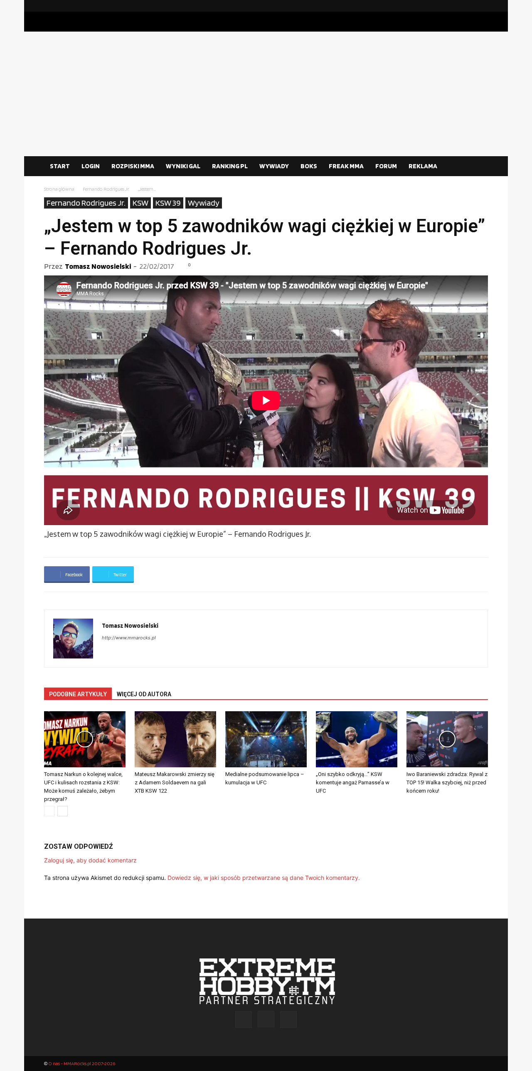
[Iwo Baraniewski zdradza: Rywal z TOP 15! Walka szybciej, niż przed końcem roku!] (447, 739)
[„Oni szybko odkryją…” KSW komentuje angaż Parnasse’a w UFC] (356, 739)
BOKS (308, 166)
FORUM (386, 166)
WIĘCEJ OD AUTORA (144, 694)
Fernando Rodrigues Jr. (106, 189)
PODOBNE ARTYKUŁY (78, 694)
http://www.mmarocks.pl (129, 638)
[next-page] (62, 811)
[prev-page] (49, 811)
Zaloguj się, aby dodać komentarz (90, 860)
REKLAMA (423, 166)
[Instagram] (468, 6)
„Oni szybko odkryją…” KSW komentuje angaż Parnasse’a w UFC (352, 782)
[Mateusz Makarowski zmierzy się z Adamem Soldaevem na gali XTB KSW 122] (175, 739)
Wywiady (203, 203)
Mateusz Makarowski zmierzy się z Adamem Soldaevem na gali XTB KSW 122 (174, 782)
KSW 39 (168, 203)
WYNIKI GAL (183, 166)
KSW (140, 203)
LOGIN (90, 166)
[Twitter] (481, 6)
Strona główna (59, 189)
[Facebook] (455, 6)
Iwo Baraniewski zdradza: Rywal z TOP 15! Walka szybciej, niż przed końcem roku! (447, 782)
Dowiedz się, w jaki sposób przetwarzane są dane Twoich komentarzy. (263, 877)
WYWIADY (274, 166)
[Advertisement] (266, 94)
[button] (478, 166)
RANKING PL (230, 166)
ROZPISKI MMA (132, 166)
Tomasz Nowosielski (98, 266)
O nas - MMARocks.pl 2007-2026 (81, 1063)
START (60, 166)
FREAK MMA (346, 166)
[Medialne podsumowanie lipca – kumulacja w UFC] (266, 739)
